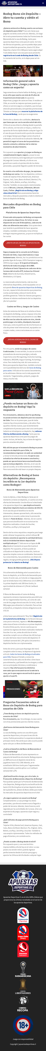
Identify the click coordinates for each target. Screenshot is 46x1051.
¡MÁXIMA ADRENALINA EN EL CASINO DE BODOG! (23, 340)
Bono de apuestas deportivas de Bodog (27, 287)
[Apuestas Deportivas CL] (12, 3)
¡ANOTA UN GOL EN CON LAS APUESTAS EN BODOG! (23, 244)
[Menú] (43, 3)
